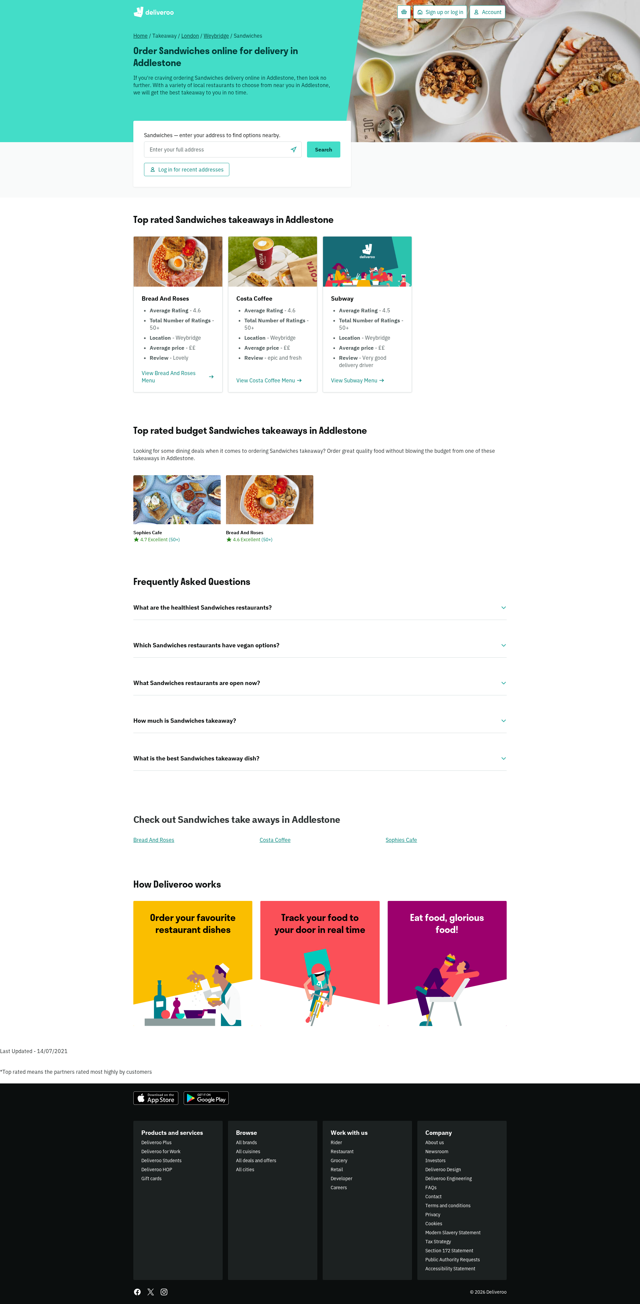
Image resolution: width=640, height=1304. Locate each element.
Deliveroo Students (161, 1161)
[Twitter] (151, 1292)
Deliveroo (153, 12)
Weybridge (216, 35)
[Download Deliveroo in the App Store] (155, 1098)
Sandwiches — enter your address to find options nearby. (212, 135)
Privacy (432, 1215)
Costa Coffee (275, 840)
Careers (339, 1188)
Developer (341, 1179)
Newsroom (436, 1152)
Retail (337, 1170)
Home (140, 35)
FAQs (431, 1188)
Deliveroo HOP (156, 1170)
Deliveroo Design (443, 1170)
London (190, 35)
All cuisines (248, 1152)
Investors (435, 1161)
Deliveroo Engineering (448, 1179)
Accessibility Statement (450, 1269)
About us (434, 1142)
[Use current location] (293, 149)
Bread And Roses (153, 840)
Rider (336, 1142)
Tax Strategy (438, 1242)
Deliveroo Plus (156, 1142)
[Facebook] (137, 1292)
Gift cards (151, 1179)
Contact (433, 1197)
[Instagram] (164, 1292)
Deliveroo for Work (160, 1152)
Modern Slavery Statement (453, 1233)
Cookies (433, 1224)
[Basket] (404, 12)
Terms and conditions (448, 1206)
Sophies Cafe (401, 840)
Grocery (339, 1161)
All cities (245, 1170)
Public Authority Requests (452, 1260)
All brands (246, 1142)
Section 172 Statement (449, 1251)
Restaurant (342, 1152)
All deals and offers (256, 1161)
